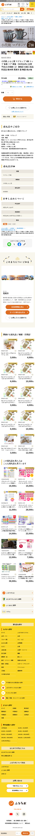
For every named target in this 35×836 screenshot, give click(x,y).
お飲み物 (3, 650)
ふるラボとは (4, 766)
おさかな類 (4, 643)
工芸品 (3, 670)
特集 (28, 13)
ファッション (21, 667)
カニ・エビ (20, 639)
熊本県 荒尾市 (6, 58)
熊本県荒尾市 (20, 228)
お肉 (19, 636)
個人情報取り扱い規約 (20, 820)
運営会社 (27, 823)
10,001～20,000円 (23, 728)
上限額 (19, 6)
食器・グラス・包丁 (6, 18)
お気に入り (23, 6)
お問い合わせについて (17, 111)
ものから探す (10, 16)
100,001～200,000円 (23, 734)
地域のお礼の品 (22, 660)
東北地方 (26, 708)
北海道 (14, 708)
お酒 (19, 646)
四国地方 (15, 714)
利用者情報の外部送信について (14, 823)
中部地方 (15, 711)
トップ (3, 13)
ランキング (9, 13)
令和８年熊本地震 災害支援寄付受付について (17, 1)
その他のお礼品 (5, 674)
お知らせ (3, 773)
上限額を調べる (30, 86)
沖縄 (2, 718)
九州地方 (12, 228)
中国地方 (3, 714)
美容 (2, 667)
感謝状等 (20, 670)
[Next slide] (33, 13)
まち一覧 (23, 13)
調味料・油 (4, 657)
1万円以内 (4, 728)
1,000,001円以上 (5, 740)
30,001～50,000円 (23, 731)
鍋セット (20, 657)
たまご (3, 646)
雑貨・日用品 (18, 16)
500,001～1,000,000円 (24, 737)
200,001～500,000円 (7, 737)
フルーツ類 (4, 639)
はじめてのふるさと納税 (7, 752)
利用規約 (9, 820)
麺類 (19, 653)
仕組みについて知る (17, 86)
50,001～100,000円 (6, 734)
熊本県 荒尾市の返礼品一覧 (8, 230)
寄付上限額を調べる (6, 755)
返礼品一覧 (16, 13)
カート (27, 6)
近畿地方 (26, 711)
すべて (3, 632)
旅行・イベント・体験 (7, 660)
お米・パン (4, 636)
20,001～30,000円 (6, 731)
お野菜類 (20, 643)
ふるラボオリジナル (23, 632)
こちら (24, 82)
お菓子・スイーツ (22, 650)
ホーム (3, 16)
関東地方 (3, 711)
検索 (22, 9)
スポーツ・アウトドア (23, 663)
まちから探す (4, 228)
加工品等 (3, 653)
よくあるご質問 (5, 770)
